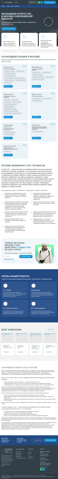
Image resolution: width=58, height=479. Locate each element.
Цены (8, 6)
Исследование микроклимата (10, 104)
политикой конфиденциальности (9, 259)
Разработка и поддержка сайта (40, 475)
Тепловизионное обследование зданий (12, 113)
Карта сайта (30, 458)
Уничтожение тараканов (9, 71)
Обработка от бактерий (37, 74)
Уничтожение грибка (46, 72)
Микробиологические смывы (10, 108)
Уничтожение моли (20, 71)
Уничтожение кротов (37, 100)
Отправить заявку (26, 256)
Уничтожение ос (7, 82)
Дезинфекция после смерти (38, 79)
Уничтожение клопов (8, 78)
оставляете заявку (7, 293)
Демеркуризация (10, 146)
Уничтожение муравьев (20, 78)
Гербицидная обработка (8, 126)
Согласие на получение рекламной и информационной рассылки (23, 475)
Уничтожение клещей (20, 80)
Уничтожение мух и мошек (9, 75)
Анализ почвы (15, 99)
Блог (12, 6)
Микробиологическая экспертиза (11, 111)
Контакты (16, 6)
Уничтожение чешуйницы (9, 73)
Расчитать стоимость (8, 28)
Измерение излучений (9, 106)
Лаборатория (8, 94)
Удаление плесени (36, 72)
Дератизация (37, 94)
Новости (30, 453)
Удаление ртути (7, 151)
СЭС (29, 454)
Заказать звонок (49, 2)
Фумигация (36, 125)
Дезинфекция (37, 67)
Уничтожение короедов (9, 80)
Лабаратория (18, 454)
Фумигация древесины (37, 131)
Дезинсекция (8, 67)
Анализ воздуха (7, 102)
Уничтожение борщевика (9, 132)
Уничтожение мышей (46, 98)
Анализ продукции (17, 102)
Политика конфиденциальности (6, 475)
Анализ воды (7, 99)
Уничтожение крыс (36, 98)
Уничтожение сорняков (9, 134)
